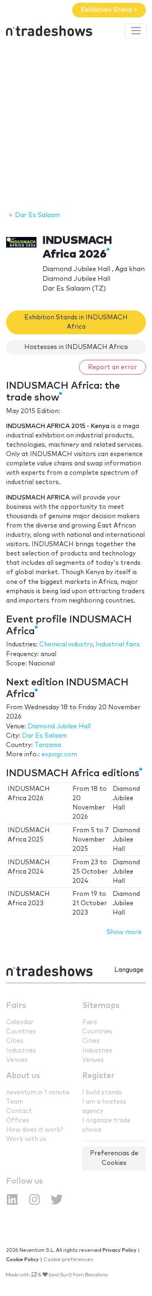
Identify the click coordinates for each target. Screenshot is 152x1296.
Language (128, 970)
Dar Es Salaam (44, 736)
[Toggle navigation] (135, 31)
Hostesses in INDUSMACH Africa (76, 347)
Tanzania (47, 745)
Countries (21, 1032)
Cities (15, 1041)
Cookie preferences (68, 1259)
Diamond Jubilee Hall (59, 726)
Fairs (16, 1006)
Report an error (112, 367)
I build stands (102, 1092)
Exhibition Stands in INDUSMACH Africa (76, 322)
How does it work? (34, 1130)
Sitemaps (101, 1006)
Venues (17, 1060)
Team (14, 1102)
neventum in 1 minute (37, 1092)
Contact (19, 1111)
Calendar (20, 1022)
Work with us (26, 1139)
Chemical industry (65, 645)
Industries (21, 1051)
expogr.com (59, 754)
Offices (17, 1120)
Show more (124, 932)
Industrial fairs (118, 645)
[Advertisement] (76, 126)
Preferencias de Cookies (114, 1158)
